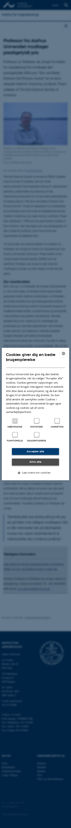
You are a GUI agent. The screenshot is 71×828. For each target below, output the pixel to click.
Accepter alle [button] (35, 451)
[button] (35, 473)
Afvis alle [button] (35, 462)
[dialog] (35, 414)
